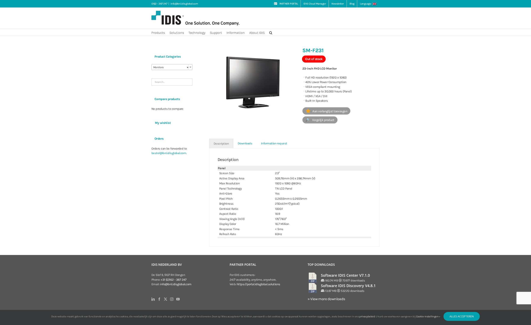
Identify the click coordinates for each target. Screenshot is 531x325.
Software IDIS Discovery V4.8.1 (348, 285)
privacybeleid (367, 316)
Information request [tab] (274, 143)
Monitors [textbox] (170, 67)
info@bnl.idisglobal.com (184, 3)
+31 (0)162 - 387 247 (173, 280)
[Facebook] (159, 299)
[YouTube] (177, 299)
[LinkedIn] (153, 299)
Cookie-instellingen (427, 316)
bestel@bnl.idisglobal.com (168, 153)
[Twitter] (165, 299)
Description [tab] (221, 143)
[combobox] (171, 67)
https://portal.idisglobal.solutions (258, 284)
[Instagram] (171, 299)
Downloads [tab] (245, 143)
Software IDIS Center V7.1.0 (345, 275)
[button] (270, 32)
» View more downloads (326, 299)
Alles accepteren (461, 316)
